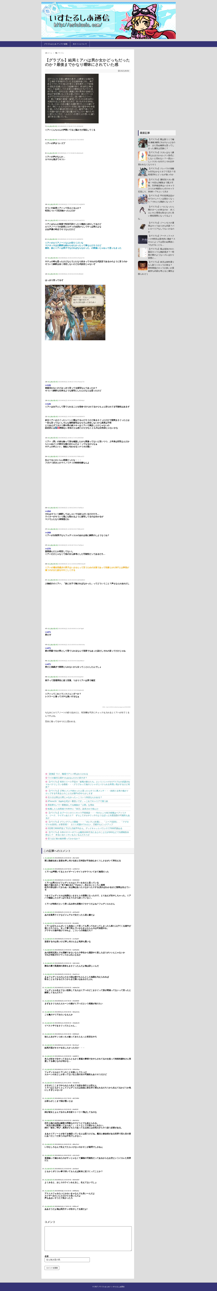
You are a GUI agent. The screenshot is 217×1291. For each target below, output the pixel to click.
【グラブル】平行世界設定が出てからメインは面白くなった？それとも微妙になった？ (161, 199)
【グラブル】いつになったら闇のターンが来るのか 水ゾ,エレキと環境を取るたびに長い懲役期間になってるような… (156, 213)
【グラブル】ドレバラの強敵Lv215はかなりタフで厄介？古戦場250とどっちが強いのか (162, 171)
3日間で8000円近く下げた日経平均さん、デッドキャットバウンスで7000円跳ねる (85, 828)
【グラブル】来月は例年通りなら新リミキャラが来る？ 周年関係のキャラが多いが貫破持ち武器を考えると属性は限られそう (156, 268)
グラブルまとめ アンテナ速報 (55, 44)
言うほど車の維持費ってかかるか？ (64, 839)
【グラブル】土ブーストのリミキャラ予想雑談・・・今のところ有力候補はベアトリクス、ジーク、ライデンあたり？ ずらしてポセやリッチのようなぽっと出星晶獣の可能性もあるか (87, 815)
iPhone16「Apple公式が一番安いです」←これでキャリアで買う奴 (78, 801)
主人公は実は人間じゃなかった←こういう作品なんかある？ (75, 797)
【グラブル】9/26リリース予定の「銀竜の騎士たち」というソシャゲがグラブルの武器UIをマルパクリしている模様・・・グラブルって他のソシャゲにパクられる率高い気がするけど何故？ (87, 784)
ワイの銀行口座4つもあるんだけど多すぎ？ (67, 778)
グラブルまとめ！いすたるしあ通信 (111, 1287)
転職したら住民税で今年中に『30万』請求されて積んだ (73, 809)
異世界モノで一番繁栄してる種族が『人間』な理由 (71, 805)
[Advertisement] (87, 182)
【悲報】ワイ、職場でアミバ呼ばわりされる (68, 774)
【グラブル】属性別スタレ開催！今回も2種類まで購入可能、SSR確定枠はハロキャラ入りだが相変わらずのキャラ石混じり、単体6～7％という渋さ (156, 185)
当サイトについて (80, 44)
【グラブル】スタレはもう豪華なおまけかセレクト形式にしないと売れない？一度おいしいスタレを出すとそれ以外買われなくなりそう (156, 158)
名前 (47, 1256)
